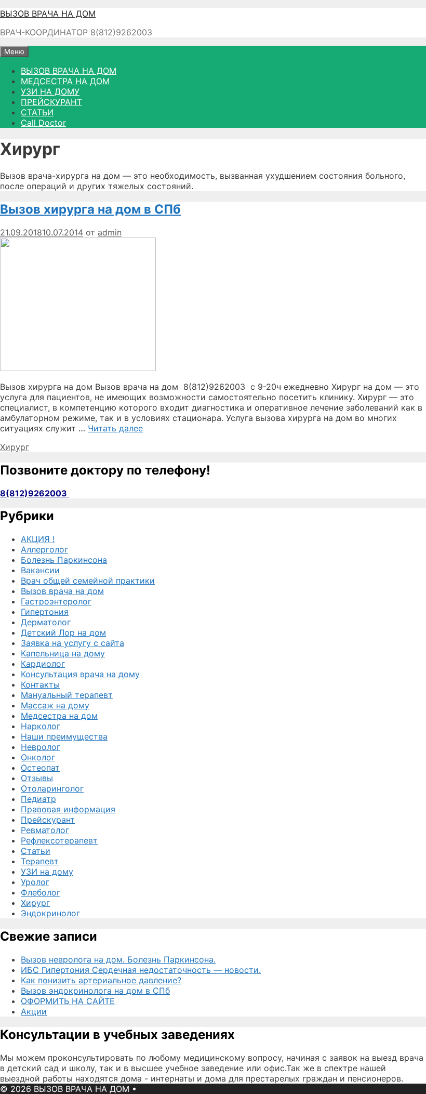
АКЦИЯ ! (38, 539)
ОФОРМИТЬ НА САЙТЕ (68, 1001)
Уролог (35, 882)
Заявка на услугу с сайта (72, 643)
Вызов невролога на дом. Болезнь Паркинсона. (118, 959)
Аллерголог (44, 549)
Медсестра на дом (59, 715)
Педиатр (38, 799)
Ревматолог (45, 830)
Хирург (14, 447)
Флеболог (40, 892)
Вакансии (40, 570)
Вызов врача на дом (62, 591)
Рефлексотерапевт (59, 840)
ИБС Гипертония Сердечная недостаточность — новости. (141, 970)
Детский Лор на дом (63, 632)
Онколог (38, 757)
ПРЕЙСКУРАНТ (51, 102)
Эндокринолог (50, 913)
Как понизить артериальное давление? (101, 980)
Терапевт (40, 861)
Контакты (40, 684)
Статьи (35, 851)
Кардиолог (43, 663)
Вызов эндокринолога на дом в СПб (95, 990)
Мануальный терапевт (67, 695)
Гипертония (45, 612)
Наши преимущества (64, 736)
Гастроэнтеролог (56, 601)
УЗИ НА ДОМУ (50, 91)
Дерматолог (46, 622)
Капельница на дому (63, 653)
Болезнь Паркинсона (64, 560)
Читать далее (115, 428)
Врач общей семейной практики (88, 580)
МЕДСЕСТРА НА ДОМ (65, 81)
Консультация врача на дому (80, 674)
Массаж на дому (55, 705)
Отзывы (37, 778)
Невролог (40, 747)
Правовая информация (68, 809)
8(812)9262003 (34, 493)
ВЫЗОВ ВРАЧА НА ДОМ (48, 13)
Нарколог (40, 726)
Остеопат (40, 767)
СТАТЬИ (37, 112)
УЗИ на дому (47, 871)
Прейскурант (48, 819)
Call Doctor (43, 122)
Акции (34, 1011)
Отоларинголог (52, 788)
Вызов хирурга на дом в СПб (90, 209)
